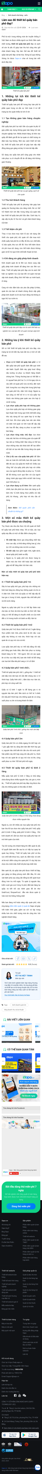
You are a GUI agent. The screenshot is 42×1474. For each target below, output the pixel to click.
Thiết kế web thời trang (10, 1281)
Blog (3, 15)
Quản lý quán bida (29, 1299)
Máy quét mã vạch (8, 1331)
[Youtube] (19, 1395)
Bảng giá (5, 1235)
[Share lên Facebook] (18, 958)
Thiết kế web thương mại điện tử (9, 1297)
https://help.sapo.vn (15, 1362)
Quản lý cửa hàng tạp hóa (30, 1279)
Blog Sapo (5, 1232)
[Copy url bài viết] (34, 958)
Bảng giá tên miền (8, 1309)
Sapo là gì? (5, 1228)
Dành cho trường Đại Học (10, 1392)
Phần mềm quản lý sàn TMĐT (31, 1241)
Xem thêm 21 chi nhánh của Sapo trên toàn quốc (21, 1428)
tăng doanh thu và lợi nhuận (14, 1010)
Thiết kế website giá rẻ (10, 1302)
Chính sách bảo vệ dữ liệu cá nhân (30, 1343)
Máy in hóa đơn (7, 1324)
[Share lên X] (29, 958)
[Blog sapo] (24, 1395)
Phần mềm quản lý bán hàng (31, 1226)
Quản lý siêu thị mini (30, 1275)
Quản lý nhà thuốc (29, 1303)
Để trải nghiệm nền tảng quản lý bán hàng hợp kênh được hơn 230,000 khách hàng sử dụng (21, 1197)
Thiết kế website (29, 1236)
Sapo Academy (7, 1246)
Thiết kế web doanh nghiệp (9, 1285)
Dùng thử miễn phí (21, 1206)
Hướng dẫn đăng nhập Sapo (30, 1332)
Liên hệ (25, 1354)
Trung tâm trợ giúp (29, 1324)
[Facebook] (15, 1395)
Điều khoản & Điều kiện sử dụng (31, 1337)
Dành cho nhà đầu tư (9, 1388)
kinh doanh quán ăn (19, 1005)
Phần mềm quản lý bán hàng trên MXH (31, 1247)
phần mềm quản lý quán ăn (19, 906)
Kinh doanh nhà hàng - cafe (18, 15)
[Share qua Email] (23, 958)
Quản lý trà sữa (28, 1306)
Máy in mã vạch (7, 1327)
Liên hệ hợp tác (7, 1385)
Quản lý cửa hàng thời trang (30, 1285)
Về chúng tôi (6, 1225)
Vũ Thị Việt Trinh (23, 975)
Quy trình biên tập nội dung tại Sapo (17, 995)
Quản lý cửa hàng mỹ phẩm (30, 1291)
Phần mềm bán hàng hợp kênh (30, 1259)
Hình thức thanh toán (30, 1327)
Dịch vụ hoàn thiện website (29, 1349)
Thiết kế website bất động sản (9, 1291)
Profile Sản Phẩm (8, 1242)
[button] (39, 3)
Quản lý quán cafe (29, 1296)
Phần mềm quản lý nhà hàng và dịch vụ (31, 1253)
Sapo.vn (18, 58)
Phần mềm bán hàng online (30, 1232)
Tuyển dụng (6, 1239)
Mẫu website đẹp (8, 1305)
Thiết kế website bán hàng (9, 1276)
